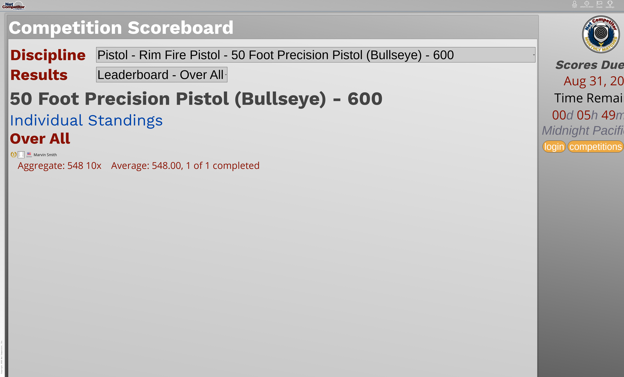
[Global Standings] (610, 5)
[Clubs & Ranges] (586, 4)
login (554, 146)
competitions (595, 146)
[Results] (599, 5)
